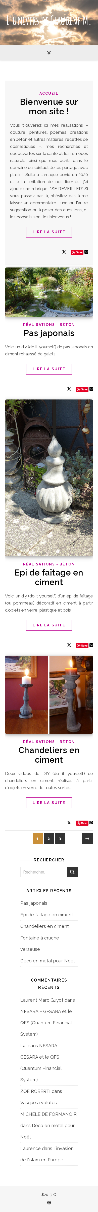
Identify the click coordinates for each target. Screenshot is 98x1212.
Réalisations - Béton (49, 325)
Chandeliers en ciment (49, 755)
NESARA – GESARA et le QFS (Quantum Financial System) (46, 1023)
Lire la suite (49, 232)
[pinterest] (49, 1202)
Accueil (49, 93)
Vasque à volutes (38, 1102)
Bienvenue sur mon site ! (49, 106)
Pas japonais (49, 333)
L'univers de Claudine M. (49, 20)
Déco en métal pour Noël (47, 960)
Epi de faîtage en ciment (49, 577)
